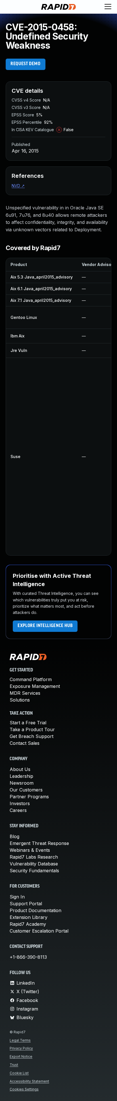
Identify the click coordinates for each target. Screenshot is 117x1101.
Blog (14, 836)
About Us (20, 769)
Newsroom (22, 783)
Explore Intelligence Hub (45, 626)
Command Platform (31, 679)
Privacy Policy (21, 1048)
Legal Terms (20, 1040)
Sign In (17, 897)
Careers (18, 810)
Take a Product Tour (32, 729)
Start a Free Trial (28, 722)
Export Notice (21, 1056)
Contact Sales (24, 743)
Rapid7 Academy (28, 924)
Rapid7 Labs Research (34, 857)
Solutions (20, 700)
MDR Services (25, 693)
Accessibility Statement (29, 1081)
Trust (14, 1065)
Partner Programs (29, 796)
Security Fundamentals (34, 870)
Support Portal (26, 903)
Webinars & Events (30, 850)
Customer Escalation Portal (39, 931)
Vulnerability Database (34, 864)
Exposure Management (35, 686)
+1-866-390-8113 (28, 957)
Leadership (21, 776)
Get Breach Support (31, 736)
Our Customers (26, 790)
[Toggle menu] (108, 7)
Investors (20, 803)
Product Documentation (35, 910)
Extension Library (28, 917)
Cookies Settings (24, 1089)
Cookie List (19, 1073)
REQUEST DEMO (26, 64)
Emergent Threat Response (39, 843)
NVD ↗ (18, 185)
